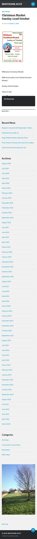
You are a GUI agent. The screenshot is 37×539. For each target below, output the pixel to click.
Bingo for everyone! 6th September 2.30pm (17, 128)
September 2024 (8, 276)
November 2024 (7, 267)
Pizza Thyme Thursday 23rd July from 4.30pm (18, 143)
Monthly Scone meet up (10, 133)
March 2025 (6, 247)
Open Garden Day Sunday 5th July (14, 147)
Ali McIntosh (9, 99)
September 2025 (8, 218)
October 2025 (7, 213)
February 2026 (7, 193)
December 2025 (7, 203)
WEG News (6, 455)
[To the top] (33, 530)
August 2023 (6, 340)
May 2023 (5, 355)
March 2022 (6, 424)
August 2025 (6, 222)
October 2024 (7, 272)
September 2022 (8, 394)
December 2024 (7, 262)
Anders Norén (13, 536)
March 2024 (6, 306)
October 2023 (7, 330)
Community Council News (11, 445)
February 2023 (7, 370)
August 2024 (6, 281)
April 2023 (5, 360)
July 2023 (5, 345)
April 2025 (5, 242)
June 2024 (5, 291)
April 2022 (5, 419)
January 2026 (7, 198)
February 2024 (7, 311)
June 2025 (5, 232)
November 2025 (7, 208)
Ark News (6, 11)
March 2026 (6, 188)
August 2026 (6, 163)
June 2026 (5, 173)
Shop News (6, 450)
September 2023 (8, 335)
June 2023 (5, 350)
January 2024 (7, 316)
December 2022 (7, 380)
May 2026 (5, 178)
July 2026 (5, 168)
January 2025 (7, 257)
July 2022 (5, 404)
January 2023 (7, 375)
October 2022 (7, 389)
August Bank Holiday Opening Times (15, 138)
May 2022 (5, 414)
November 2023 (7, 326)
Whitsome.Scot (12, 4)
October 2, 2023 (14, 23)
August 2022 (6, 399)
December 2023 (7, 321)
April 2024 (5, 301)
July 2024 (5, 286)
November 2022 (7, 385)
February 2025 (7, 252)
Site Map (5, 524)
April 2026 (5, 183)
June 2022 (5, 409)
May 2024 (5, 296)
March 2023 (6, 365)
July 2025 (5, 227)
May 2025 (5, 237)
